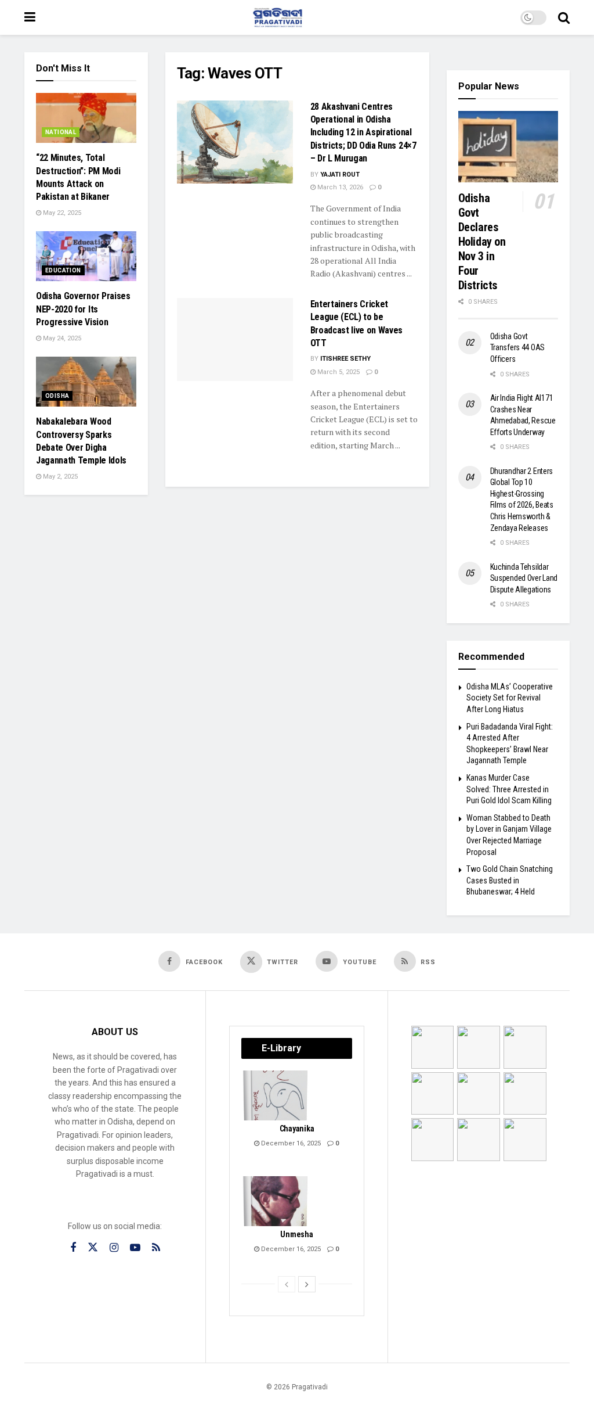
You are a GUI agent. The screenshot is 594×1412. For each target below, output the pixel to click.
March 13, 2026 (339, 187)
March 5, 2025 (338, 372)
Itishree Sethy (345, 358)
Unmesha (296, 1234)
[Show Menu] (29, 17)
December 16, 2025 (290, 1143)
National (60, 132)
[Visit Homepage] (277, 17)
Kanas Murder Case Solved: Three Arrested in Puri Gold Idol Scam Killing (509, 789)
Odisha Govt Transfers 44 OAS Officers (517, 348)
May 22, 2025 (61, 213)
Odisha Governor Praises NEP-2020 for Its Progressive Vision (83, 309)
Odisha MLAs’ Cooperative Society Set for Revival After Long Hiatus (509, 698)
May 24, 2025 (61, 338)
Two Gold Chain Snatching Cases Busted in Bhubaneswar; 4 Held (509, 880)
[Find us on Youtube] (135, 1248)
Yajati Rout (340, 174)
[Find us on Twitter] (93, 1248)
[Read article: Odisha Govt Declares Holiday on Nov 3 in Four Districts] (508, 146)
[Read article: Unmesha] (276, 1201)
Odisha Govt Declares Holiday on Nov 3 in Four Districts (482, 241)
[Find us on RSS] (156, 1248)
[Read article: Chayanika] (276, 1095)
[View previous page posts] (286, 1284)
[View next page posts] (307, 1284)
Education (63, 270)
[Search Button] (564, 17)
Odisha (57, 396)
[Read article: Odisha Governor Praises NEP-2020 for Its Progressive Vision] (86, 256)
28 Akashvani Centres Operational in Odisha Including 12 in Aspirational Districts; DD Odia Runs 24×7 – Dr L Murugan (363, 132)
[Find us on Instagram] (114, 1248)
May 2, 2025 (59, 476)
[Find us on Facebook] (73, 1248)
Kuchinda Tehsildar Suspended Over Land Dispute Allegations (524, 578)
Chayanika (297, 1128)
